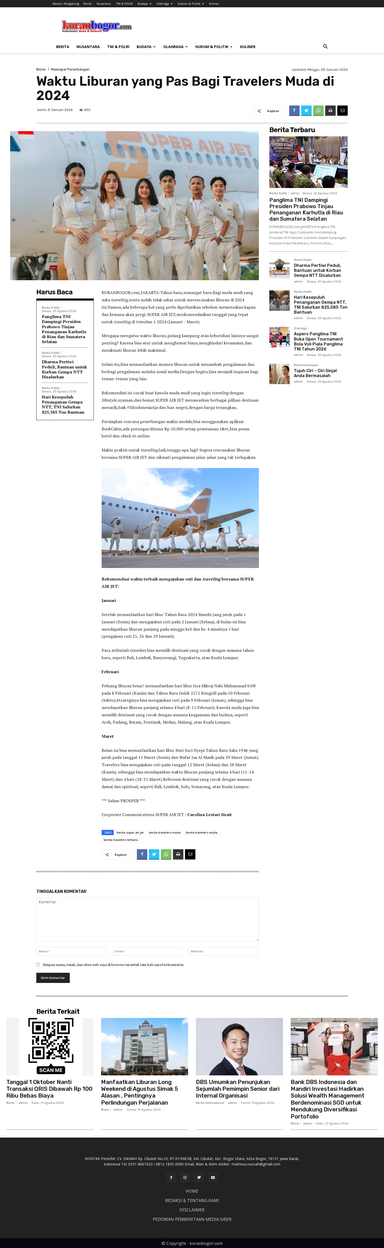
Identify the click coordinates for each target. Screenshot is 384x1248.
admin (295, 193)
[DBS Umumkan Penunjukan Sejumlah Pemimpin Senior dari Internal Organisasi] (239, 1046)
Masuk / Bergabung (66, 3)
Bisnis (41, 69)
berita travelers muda (165, 832)
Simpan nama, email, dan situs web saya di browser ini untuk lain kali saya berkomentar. (113, 964)
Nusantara (104, 3)
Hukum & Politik (189, 3)
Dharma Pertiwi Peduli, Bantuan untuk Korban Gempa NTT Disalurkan (64, 369)
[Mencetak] (330, 111)
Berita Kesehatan (306, 365)
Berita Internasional (210, 1102)
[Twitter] (306, 111)
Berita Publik (51, 307)
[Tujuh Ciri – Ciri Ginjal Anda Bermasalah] (279, 374)
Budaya (143, 3)
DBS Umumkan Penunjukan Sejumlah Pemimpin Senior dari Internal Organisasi (238, 1089)
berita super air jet (130, 832)
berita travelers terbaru (121, 840)
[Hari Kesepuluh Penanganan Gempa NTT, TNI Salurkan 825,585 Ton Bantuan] (279, 300)
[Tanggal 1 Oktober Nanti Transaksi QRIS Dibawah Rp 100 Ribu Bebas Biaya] (49, 1046)
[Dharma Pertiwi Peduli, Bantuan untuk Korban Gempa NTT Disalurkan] (279, 269)
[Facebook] (294, 111)
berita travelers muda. (202, 832)
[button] (325, 47)
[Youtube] (213, 1177)
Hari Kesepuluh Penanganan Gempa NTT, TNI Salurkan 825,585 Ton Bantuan (63, 404)
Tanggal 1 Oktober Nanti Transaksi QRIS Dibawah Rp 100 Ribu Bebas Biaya (49, 1089)
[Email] (342, 111)
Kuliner (214, 3)
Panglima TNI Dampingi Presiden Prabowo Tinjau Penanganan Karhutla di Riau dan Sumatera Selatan (64, 329)
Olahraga (162, 3)
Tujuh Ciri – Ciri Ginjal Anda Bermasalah (315, 373)
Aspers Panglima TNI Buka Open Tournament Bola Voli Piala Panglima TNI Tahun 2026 (318, 341)
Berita (87, 3)
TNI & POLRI (124, 3)
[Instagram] (185, 1177)
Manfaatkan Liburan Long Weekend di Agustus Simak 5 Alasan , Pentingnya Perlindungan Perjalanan (139, 1092)
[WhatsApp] (318, 111)
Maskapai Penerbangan (70, 69)
